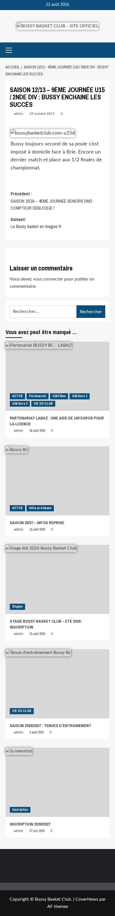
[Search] (105, 50)
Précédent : (52, 201)
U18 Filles (59, 396)
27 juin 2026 (36, 831)
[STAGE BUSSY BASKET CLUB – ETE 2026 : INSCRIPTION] (57, 579)
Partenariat (37, 396)
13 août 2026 (37, 634)
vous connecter (48, 279)
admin (18, 113)
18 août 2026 (37, 430)
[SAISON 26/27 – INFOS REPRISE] (57, 480)
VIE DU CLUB (43, 403)
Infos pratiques (40, 508)
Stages (17, 606)
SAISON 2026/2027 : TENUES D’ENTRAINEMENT (50, 725)
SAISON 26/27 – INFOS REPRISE (37, 523)
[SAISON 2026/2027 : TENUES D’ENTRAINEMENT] (57, 683)
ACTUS (17, 396)
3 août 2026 (36, 732)
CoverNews (86, 899)
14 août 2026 (37, 529)
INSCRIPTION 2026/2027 (30, 824)
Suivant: (36, 223)
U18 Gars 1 (79, 396)
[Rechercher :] (43, 311)
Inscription (20, 809)
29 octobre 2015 (42, 113)
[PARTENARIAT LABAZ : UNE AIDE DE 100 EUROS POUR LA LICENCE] (57, 376)
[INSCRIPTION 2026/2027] (57, 782)
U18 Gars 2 (19, 403)
